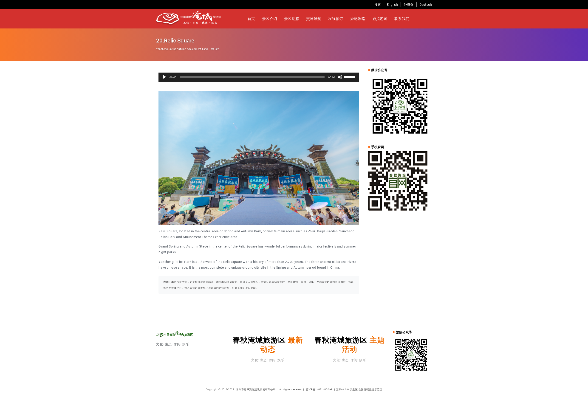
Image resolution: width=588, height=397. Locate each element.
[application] (258, 77)
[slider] (350, 77)
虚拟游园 (379, 19)
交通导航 (313, 19)
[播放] (164, 77)
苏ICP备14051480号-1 (319, 389)
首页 (251, 19)
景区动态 (291, 19)
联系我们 (402, 19)
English (392, 4)
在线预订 (335, 19)
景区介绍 (269, 19)
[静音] (340, 77)
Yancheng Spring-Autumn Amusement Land (182, 49)
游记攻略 (357, 19)
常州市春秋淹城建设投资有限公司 (256, 389)
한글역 (409, 4)
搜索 (377, 4)
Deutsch (425, 4)
